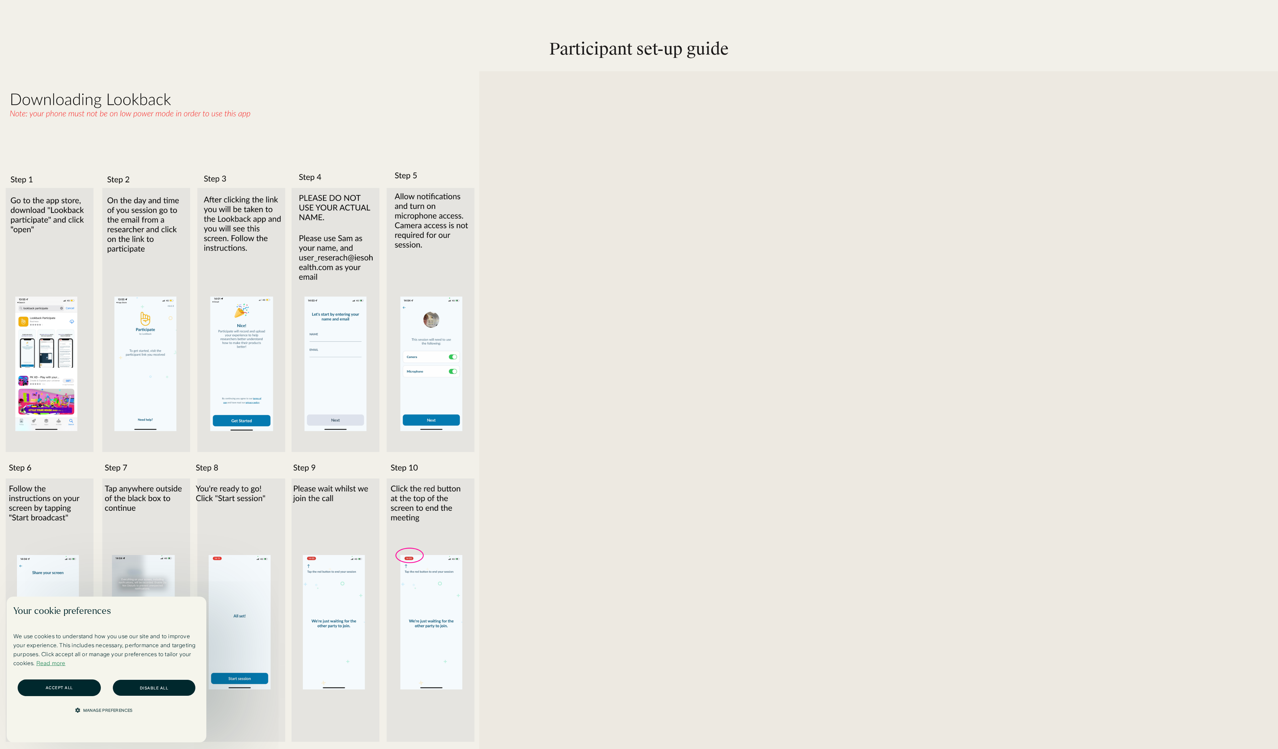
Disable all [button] (154, 688)
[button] (106, 710)
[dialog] (106, 669)
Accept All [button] (59, 687)
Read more (51, 663)
